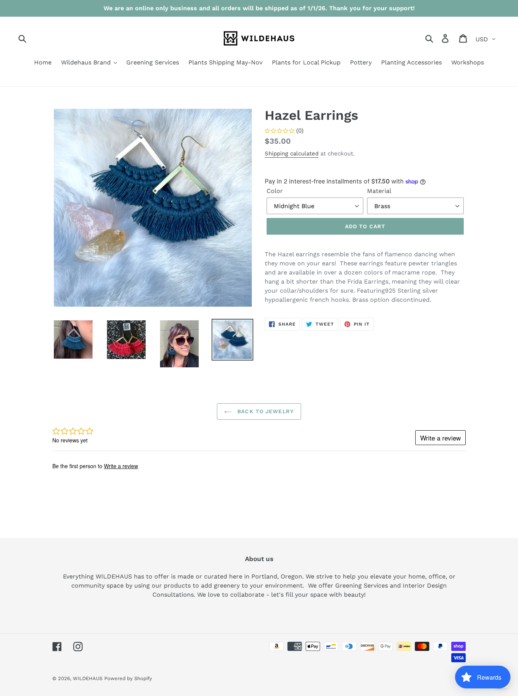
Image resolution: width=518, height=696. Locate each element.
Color (275, 190)
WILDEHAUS (87, 678)
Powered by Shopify (128, 678)
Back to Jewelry (264, 411)
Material (379, 190)
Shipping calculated (292, 153)
